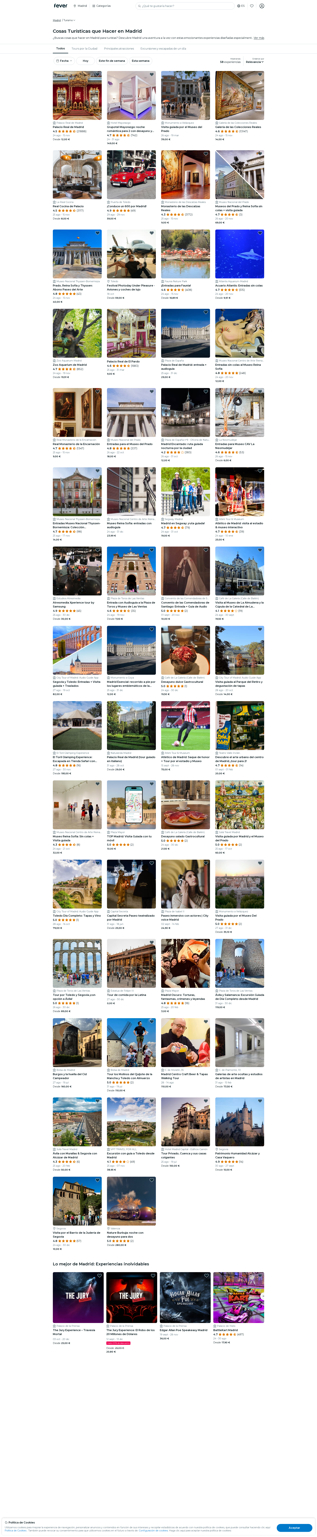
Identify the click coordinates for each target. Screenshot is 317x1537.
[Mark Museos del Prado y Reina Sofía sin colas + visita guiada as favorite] (260, 154)
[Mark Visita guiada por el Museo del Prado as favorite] (206, 74)
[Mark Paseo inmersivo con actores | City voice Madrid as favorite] (206, 863)
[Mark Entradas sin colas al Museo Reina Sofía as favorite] (260, 312)
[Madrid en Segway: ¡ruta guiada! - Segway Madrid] (185, 491)
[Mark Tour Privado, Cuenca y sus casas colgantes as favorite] (206, 1101)
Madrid (57, 20)
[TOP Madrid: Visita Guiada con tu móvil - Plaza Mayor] (131, 804)
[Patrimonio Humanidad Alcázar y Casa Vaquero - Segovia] (239, 1121)
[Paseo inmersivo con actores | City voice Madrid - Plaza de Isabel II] (185, 884)
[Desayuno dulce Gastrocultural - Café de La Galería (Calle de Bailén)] (185, 650)
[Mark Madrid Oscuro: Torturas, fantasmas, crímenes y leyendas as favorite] (206, 942)
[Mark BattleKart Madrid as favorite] (260, 1275)
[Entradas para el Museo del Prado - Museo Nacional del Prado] (131, 412)
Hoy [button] (85, 60)
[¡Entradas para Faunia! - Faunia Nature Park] (185, 254)
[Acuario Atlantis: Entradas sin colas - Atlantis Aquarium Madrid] (239, 254)
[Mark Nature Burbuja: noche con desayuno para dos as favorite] (152, 1180)
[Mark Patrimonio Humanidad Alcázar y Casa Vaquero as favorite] (260, 1101)
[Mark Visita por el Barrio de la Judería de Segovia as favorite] (97, 1180)
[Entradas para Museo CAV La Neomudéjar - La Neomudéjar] (239, 412)
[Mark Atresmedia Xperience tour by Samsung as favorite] (97, 550)
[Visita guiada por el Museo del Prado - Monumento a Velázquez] (185, 95)
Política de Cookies (15, 1530)
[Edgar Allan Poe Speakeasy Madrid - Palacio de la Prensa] (185, 1297)
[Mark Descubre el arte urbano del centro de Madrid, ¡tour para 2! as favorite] (260, 704)
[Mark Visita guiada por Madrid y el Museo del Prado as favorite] (260, 784)
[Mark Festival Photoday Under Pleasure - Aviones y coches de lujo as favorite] (152, 233)
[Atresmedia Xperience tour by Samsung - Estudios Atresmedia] (77, 571)
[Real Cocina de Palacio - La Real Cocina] (77, 174)
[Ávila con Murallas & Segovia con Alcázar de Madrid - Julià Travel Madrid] (77, 1121)
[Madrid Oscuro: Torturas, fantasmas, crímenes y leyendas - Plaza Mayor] (185, 963)
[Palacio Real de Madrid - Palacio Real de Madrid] (77, 95)
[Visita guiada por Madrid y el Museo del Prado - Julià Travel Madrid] (239, 804)
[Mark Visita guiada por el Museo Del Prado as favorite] (260, 863)
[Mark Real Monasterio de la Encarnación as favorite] (97, 391)
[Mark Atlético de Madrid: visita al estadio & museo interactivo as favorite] (260, 471)
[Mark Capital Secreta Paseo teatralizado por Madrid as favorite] (152, 863)
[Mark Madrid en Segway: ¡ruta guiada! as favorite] (206, 471)
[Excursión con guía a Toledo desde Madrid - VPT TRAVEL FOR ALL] (131, 1121)
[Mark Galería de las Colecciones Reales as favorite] (260, 74)
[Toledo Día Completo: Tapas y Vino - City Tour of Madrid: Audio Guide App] (77, 884)
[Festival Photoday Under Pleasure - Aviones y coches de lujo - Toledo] (131, 254)
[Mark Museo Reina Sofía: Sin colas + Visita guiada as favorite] (97, 784)
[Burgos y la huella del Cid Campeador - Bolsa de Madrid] (77, 1042)
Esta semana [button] (140, 60)
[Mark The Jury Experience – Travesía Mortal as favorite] (99, 1275)
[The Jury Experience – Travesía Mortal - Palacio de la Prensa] (78, 1297)
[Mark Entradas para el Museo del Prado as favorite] (152, 391)
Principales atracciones (119, 48)
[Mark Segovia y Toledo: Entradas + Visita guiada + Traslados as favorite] (97, 629)
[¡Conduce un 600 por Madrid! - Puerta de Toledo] (131, 174)
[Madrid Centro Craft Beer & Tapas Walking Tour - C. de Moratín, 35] (185, 1042)
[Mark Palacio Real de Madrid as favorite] (97, 74)
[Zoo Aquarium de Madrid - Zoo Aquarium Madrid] (77, 333)
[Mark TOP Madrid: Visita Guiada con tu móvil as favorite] (152, 784)
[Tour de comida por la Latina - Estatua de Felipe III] (131, 963)
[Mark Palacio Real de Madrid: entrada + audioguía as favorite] (206, 312)
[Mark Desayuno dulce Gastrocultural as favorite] (206, 629)
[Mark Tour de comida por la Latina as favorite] (152, 942)
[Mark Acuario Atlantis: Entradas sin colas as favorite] (260, 233)
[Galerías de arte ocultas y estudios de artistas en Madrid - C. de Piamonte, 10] (239, 1042)
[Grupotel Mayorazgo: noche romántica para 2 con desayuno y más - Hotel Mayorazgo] (131, 95)
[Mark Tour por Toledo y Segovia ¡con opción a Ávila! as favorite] (97, 942)
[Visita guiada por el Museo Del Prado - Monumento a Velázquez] (239, 884)
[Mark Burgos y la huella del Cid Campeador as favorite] (97, 1021)
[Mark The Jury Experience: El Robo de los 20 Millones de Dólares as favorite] (153, 1275)
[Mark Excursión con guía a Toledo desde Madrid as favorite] (152, 1101)
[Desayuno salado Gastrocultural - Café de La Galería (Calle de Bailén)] (185, 804)
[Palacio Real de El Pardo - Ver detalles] (131, 333)
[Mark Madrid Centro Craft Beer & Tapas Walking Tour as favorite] (206, 1021)
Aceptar (294, 1527)
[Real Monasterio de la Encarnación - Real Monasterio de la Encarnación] (77, 412)
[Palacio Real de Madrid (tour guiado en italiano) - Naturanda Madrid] (131, 725)
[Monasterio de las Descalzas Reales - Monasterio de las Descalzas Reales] (185, 174)
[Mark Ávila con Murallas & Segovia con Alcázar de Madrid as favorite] (97, 1101)
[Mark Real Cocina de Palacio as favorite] (97, 154)
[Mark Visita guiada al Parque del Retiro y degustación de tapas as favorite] (260, 629)
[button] (70, 20)
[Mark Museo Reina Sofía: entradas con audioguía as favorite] (152, 471)
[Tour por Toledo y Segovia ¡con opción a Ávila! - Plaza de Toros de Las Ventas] (77, 963)
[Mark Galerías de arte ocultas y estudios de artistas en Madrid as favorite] (260, 1021)
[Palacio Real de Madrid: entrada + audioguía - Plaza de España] (185, 333)
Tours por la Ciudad (84, 48)
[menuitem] (60, 48)
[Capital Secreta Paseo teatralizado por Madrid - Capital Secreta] (131, 884)
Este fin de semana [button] (112, 60)
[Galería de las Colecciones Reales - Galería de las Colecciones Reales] (239, 95)
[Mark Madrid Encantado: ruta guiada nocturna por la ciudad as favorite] (206, 391)
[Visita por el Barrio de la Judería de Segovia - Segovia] (77, 1201)
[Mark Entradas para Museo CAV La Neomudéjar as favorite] (260, 391)
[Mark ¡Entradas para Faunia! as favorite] (206, 233)
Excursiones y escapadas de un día (163, 48)
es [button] (243, 5)
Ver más (259, 37)
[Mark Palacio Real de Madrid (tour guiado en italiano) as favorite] (152, 704)
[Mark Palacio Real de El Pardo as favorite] (152, 312)
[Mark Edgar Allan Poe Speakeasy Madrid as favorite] (206, 1275)
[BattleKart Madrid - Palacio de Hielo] (238, 1297)
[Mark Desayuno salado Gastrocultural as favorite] (206, 784)
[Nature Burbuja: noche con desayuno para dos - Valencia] (131, 1201)
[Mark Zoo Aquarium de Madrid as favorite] (97, 312)
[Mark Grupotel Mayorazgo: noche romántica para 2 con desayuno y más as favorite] (152, 74)
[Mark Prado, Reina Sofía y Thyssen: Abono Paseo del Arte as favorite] (97, 233)
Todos (60, 48)
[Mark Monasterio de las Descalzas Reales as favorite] (206, 154)
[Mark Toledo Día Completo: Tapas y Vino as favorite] (97, 863)
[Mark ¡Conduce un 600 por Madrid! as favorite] (152, 154)
